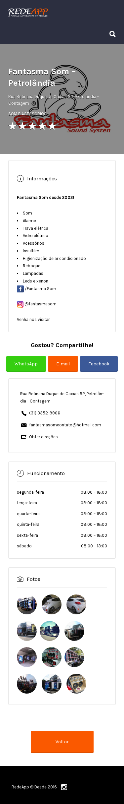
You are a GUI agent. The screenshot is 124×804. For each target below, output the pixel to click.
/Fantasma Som (40, 288)
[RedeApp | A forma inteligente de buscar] (60, 12)
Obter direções (43, 436)
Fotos (33, 579)
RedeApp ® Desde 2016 (34, 786)
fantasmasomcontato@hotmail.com (65, 424)
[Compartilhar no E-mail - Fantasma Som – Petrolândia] (64, 368)
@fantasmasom (40, 303)
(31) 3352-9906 (44, 412)
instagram (64, 787)
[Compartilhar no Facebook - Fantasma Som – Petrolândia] (99, 368)
